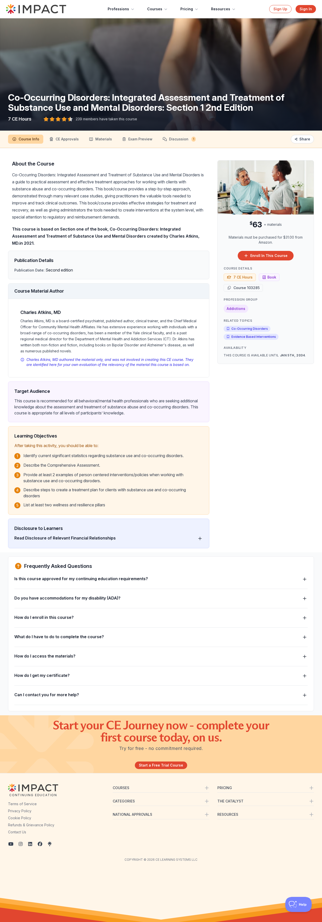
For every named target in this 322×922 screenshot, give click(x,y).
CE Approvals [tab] (67, 139)
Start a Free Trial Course (161, 765)
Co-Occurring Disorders (249, 329)
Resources (220, 9)
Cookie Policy (19, 818)
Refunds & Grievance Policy (31, 825)
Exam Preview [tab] (140, 139)
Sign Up (280, 9)
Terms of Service (22, 804)
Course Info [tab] (29, 139)
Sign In (306, 9)
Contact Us (17, 832)
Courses (154, 9)
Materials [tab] (103, 139)
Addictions (236, 308)
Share (304, 139)
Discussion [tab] (181, 139)
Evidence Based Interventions (253, 337)
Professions (118, 9)
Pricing (186, 9)
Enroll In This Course (269, 255)
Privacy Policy (19, 811)
